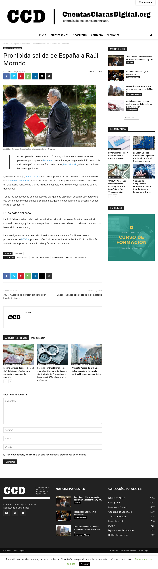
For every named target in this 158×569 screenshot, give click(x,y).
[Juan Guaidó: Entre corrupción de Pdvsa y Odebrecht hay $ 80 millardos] (116, 60)
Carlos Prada (57, 257)
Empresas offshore (134, 94)
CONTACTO (97, 35)
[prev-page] (5, 381)
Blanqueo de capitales (20, 43)
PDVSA (25, 239)
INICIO (42, 35)
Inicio (5, 43)
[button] (151, 35)
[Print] (49, 76)
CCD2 (9, 72)
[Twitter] (13, 76)
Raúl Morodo (70, 164)
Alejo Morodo (32, 176)
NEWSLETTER (80, 35)
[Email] (42, 76)
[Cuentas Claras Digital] (79, 15)
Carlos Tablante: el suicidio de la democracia (79, 294)
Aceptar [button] (85, 564)
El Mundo (18, 253)
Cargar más (130, 117)
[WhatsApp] (28, 76)
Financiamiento (133, 77)
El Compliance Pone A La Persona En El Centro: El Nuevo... (118, 156)
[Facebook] (6, 76)
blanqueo (48, 160)
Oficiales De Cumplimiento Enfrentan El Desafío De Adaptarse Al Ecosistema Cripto (142, 186)
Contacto (114, 550)
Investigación (132, 109)
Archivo (130, 62)
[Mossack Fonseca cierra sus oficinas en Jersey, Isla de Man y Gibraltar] (116, 90)
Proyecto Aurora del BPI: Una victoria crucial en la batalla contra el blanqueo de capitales (86, 371)
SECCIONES (113, 35)
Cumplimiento (114, 149)
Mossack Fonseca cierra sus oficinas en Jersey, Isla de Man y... (139, 89)
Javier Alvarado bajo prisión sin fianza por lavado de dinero (24, 296)
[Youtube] (23, 513)
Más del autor (38, 338)
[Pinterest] (21, 76)
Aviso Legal (143, 550)
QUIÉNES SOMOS (59, 35)
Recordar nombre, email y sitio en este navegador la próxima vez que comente (46, 454)
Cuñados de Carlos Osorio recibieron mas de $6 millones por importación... (139, 104)
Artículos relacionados (16, 338)
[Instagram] (6, 513)
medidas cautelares (18, 180)
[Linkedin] (35, 76)
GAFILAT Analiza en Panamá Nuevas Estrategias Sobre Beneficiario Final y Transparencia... (117, 186)
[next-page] (10, 381)
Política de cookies (128, 550)
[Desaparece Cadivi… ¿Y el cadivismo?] (116, 75)
